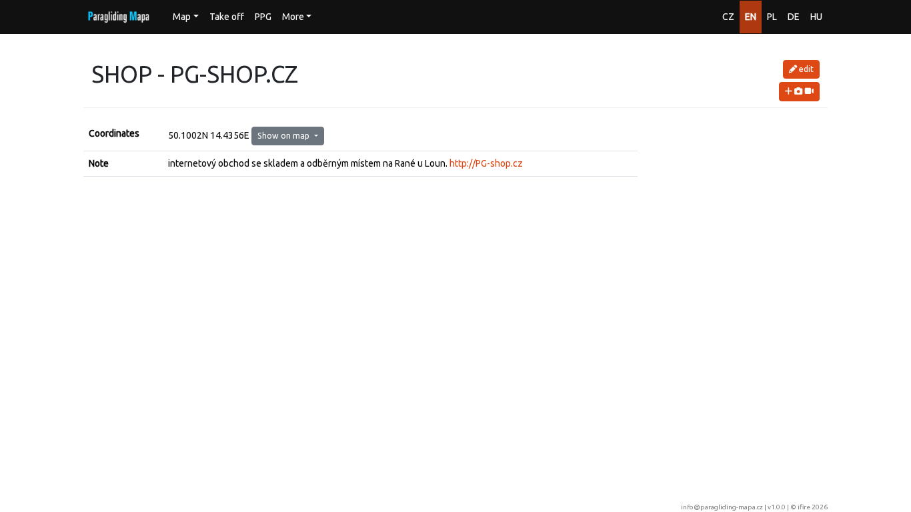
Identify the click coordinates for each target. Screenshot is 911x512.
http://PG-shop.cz (486, 163)
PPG (263, 16)
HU (816, 16)
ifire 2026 (813, 507)
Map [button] (182, 16)
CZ (728, 16)
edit (805, 69)
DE (794, 16)
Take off (226, 16)
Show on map (284, 135)
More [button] (293, 16)
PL (772, 16)
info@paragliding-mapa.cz (722, 507)
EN (750, 16)
